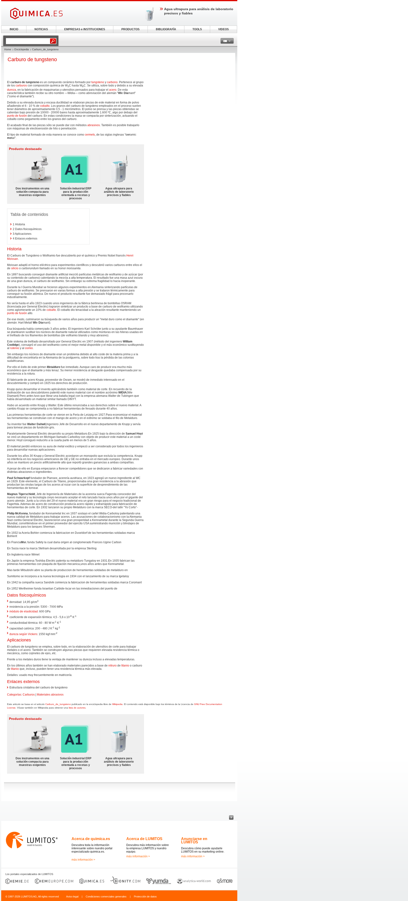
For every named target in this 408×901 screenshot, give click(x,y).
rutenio (14, 348)
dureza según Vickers (23, 634)
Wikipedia (117, 704)
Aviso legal (72, 896)
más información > (83, 859)
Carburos (29, 694)
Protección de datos (145, 896)
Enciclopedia (21, 49)
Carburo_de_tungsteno (58, 704)
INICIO (14, 29)
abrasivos (93, 125)
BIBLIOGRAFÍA (166, 29)
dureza (11, 89)
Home (7, 49)
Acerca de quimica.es (91, 839)
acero (112, 89)
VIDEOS (223, 29)
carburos (21, 85)
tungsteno (97, 82)
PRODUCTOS (130, 29)
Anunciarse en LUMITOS (194, 840)
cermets (90, 134)
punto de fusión (17, 115)
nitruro (112, 665)
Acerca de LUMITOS (144, 839)
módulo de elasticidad (23, 611)
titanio (125, 665)
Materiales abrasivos (50, 694)
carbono (112, 82)
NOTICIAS (41, 29)
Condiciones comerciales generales (106, 896)
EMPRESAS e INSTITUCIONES (84, 29)
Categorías (14, 694)
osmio (29, 348)
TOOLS (197, 29)
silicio (14, 268)
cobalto (45, 105)
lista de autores (77, 707)
